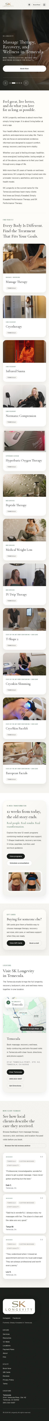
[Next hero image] (26, 83)
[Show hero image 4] (19, 83)
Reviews (6, 1376)
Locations (6, 1346)
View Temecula (15, 1072)
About (5, 1353)
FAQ (4, 1357)
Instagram (6, 1318)
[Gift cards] (29, 5)
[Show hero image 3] (17, 83)
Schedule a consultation (19, 863)
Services (6, 1334)
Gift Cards (6, 1372)
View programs (16, 856)
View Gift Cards (16, 943)
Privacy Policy (8, 1380)
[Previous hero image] (5, 83)
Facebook (17, 1318)
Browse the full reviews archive (17, 1146)
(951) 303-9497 (15, 1079)
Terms (5, 1384)
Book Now (36, 5)
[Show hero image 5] (21, 83)
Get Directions (15, 1086)
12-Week (6, 1342)
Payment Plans (8, 1349)
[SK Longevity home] (8, 5)
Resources (7, 1338)
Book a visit (34, 943)
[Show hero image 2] (13, 83)
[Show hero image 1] (10, 83)
